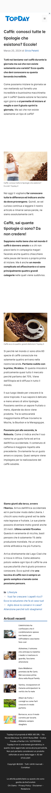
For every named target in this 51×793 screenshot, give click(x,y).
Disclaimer (37, 785)
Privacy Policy (25, 785)
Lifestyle (12, 592)
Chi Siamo (12, 785)
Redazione (25, 789)
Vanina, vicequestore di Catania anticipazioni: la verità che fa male (29, 688)
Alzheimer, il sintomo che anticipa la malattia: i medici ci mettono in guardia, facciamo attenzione (29, 655)
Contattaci (25, 767)
